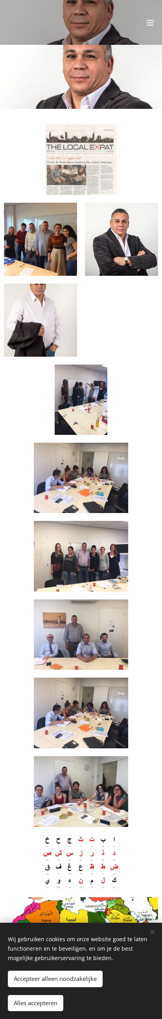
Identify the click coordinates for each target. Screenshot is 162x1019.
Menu (150, 22)
